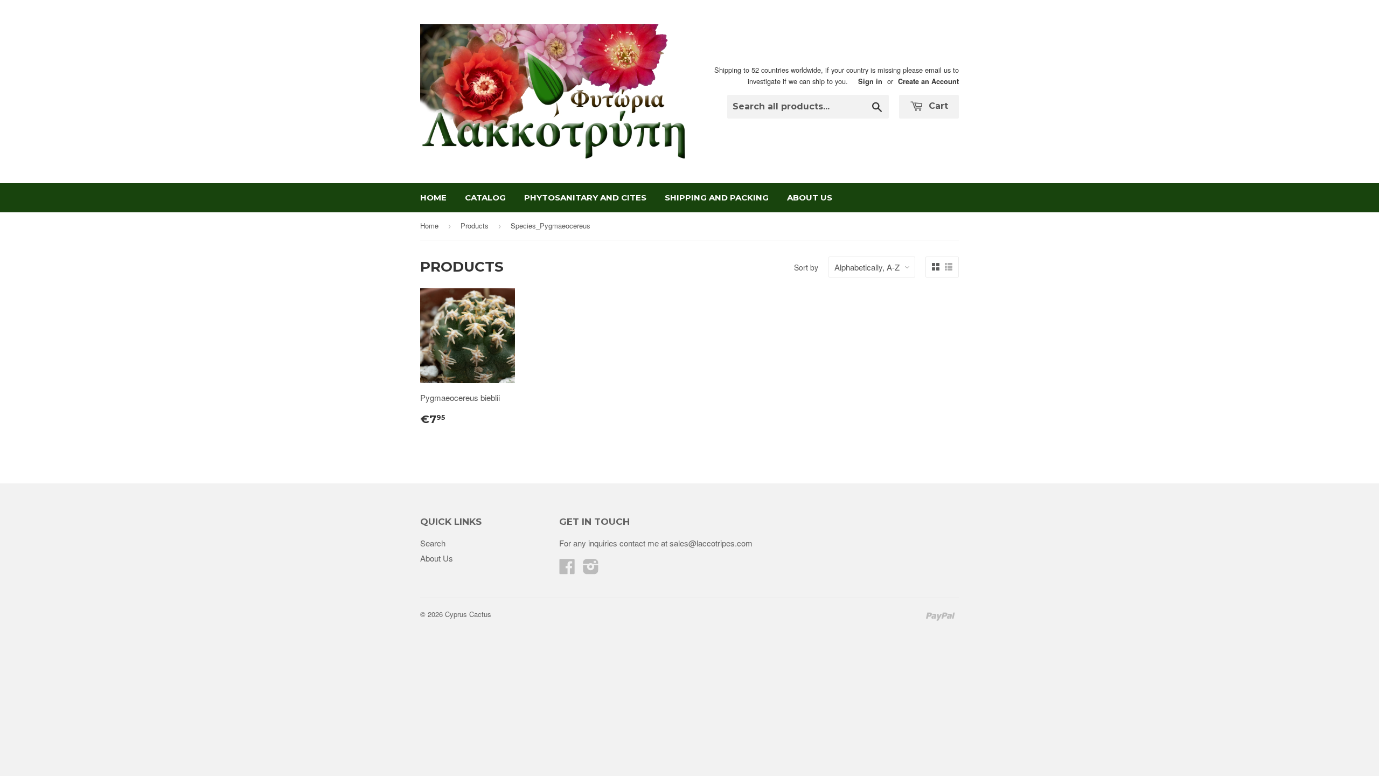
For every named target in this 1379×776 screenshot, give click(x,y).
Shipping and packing (717, 197)
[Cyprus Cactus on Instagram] (591, 569)
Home (433, 197)
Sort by (806, 267)
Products (475, 225)
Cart (937, 106)
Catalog (485, 197)
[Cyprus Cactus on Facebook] (567, 569)
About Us (809, 197)
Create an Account (928, 81)
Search (432, 543)
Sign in (870, 81)
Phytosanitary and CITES (585, 197)
